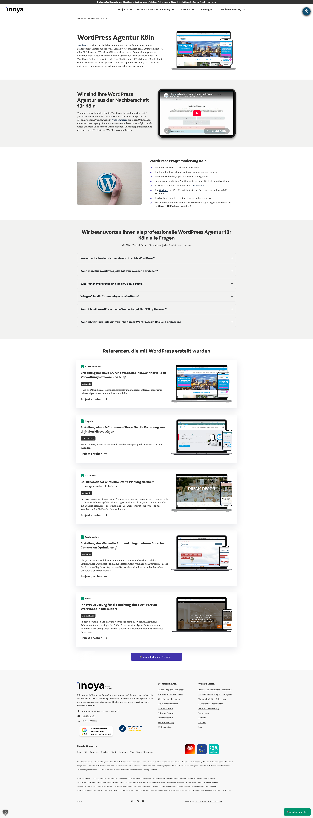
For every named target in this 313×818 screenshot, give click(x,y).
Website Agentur (209, 778)
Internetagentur (165, 717)
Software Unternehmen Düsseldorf (129, 770)
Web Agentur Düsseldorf (86, 762)
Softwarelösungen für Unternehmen (176, 786)
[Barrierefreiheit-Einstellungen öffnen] (306, 11)
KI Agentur (227, 790)
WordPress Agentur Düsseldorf (143, 766)
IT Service (184, 9)
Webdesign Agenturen (142, 786)
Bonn (79, 752)
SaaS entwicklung (125, 778)
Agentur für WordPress (145, 790)
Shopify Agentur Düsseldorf (107, 762)
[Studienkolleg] (201, 552)
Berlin (114, 752)
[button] (5, 812)
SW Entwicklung (198, 790)
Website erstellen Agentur (87, 786)
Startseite (81, 18)
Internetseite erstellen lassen (113, 782)
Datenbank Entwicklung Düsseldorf (197, 762)
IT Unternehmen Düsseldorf (129, 762)
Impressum (203, 713)
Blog (200, 727)
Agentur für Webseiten (163, 790)
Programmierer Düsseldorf (172, 762)
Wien (132, 752)
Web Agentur (112, 778)
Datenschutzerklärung (208, 708)
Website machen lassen (109, 790)
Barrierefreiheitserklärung (210, 703)
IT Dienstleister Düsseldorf (219, 766)
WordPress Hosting (105, 786)
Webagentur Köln (150, 770)
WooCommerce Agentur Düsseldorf (194, 766)
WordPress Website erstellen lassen (165, 778)
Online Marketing (231, 9)
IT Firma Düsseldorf (123, 766)
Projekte (123, 9)
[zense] (201, 614)
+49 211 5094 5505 (89, 720)
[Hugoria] (201, 436)
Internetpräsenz (165, 708)
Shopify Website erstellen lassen (89, 782)
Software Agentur (166, 713)
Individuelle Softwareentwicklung (204, 786)
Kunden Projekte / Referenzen (212, 699)
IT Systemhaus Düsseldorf (87, 766)
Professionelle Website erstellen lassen (181, 782)
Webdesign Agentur (99, 778)
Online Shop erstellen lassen (171, 689)
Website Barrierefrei (127, 790)
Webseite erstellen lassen (123, 786)
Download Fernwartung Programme (215, 689)
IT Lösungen (205, 9)
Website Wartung (166, 722)
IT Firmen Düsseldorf (106, 766)
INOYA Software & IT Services (208, 801)
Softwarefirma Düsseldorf (151, 762)
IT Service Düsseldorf (107, 770)
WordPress (82, 45)
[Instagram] (133, 801)
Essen (139, 752)
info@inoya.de (88, 716)
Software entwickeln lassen (170, 694)
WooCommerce (119, 119)
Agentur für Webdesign (181, 790)
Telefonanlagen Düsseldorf (87, 770)
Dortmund (148, 752)
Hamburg (123, 752)
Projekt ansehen (92, 399)
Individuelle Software (213, 790)
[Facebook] (138, 801)
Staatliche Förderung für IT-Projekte (215, 694)
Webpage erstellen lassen (156, 782)
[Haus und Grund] (201, 383)
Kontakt (202, 722)
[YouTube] (143, 801)
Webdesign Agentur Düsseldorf (168, 766)
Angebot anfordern (208, 2)
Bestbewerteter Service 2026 (99, 730)
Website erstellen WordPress (191, 778)
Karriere (202, 717)
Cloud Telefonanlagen (168, 703)
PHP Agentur (156, 786)
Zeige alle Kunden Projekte (154, 656)
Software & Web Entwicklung (153, 9)
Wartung (163, 190)
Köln (86, 752)
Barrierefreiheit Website (142, 778)
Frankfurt (94, 752)
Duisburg (105, 752)
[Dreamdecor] (201, 492)
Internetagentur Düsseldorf (222, 762)
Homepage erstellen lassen (136, 782)
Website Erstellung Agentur (207, 782)
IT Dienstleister (165, 727)
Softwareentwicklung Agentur (88, 790)
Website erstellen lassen (169, 699)
